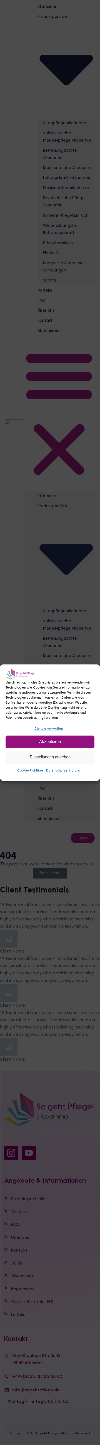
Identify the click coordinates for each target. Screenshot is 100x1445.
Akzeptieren (50, 741)
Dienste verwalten (49, 729)
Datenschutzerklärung (63, 770)
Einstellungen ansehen (50, 756)
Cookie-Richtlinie (30, 770)
